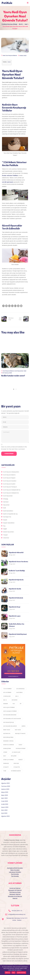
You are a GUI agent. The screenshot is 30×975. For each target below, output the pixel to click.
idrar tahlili (6, 730)
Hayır (13, 972)
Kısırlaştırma (7, 517)
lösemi (5, 752)
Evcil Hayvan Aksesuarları (11, 472)
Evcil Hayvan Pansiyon (10, 487)
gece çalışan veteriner (10, 711)
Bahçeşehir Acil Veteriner (15, 890)
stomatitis (17, 767)
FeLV (14, 703)
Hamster (6, 502)
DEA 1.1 (17, 696)
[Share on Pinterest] (18, 306)
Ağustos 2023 (5, 783)
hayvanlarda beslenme (9, 715)
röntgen (16, 763)
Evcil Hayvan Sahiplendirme (11, 490)
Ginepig (5, 499)
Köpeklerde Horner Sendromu (18, 562)
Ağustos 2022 (5, 816)
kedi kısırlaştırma (8, 737)
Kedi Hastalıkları (8, 511)
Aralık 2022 (4, 804)
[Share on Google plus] (15, 306)
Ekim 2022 (4, 810)
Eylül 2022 (4, 813)
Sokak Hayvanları (8, 532)
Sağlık (5, 529)
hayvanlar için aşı (8, 722)
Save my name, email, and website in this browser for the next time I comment (14, 448)
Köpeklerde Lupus (14, 616)
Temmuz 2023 (5, 786)
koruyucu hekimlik (8, 744)
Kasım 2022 (4, 807)
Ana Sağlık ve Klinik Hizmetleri (15, 868)
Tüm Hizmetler (15, 876)
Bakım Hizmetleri (15, 870)
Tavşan (5, 535)
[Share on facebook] (3, 306)
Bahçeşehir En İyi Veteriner (15, 896)
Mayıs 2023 (4, 792)
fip (20, 703)
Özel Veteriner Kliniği (15, 892)
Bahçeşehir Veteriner (15, 894)
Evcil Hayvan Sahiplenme (11, 493)
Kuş (4, 526)
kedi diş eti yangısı (20, 733)
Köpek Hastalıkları (8, 523)
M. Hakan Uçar (16, 752)
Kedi (4, 55)
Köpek (5, 520)
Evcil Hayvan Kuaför (9, 484)
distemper (14, 700)
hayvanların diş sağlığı (10, 726)
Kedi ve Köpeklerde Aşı (10, 514)
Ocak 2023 (4, 801)
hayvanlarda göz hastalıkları (12, 718)
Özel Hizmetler (15, 874)
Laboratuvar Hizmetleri (15, 872)
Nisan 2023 (4, 795)
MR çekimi (13, 756)
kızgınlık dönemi (20, 748)
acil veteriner (7, 692)
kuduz (20, 744)
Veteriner (6, 538)
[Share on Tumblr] (12, 306)
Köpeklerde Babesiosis (16, 598)
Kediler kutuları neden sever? (13, 375)
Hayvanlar (6, 505)
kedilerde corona (8, 741)
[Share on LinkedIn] (9, 306)
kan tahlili (18, 730)
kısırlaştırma (7, 748)
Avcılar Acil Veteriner (15, 888)
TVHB (4, 771)
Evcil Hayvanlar (19, 371)
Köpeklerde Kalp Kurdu (16, 580)
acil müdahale (20, 688)
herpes (23, 726)
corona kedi (6, 696)
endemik (5, 703)
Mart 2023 (4, 798)
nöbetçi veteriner (8, 759)
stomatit (6, 767)
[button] (27, 3)
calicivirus (19, 692)
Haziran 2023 (5, 789)
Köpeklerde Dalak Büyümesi (18, 634)
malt (4, 756)
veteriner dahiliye (16, 771)
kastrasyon (6, 733)
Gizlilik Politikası (21, 972)
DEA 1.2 (5, 700)
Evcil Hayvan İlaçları (9, 478)
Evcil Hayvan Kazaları (9, 481)
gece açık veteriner (9, 707)
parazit (20, 759)
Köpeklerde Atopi (14, 607)
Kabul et (8, 972)
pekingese (6, 763)
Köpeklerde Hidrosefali (16, 553)
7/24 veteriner (7, 688)
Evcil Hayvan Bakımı (11, 55)
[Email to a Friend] (21, 306)
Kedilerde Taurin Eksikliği (17, 571)
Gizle (9, 62)
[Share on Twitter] (6, 306)
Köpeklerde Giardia (15, 589)
